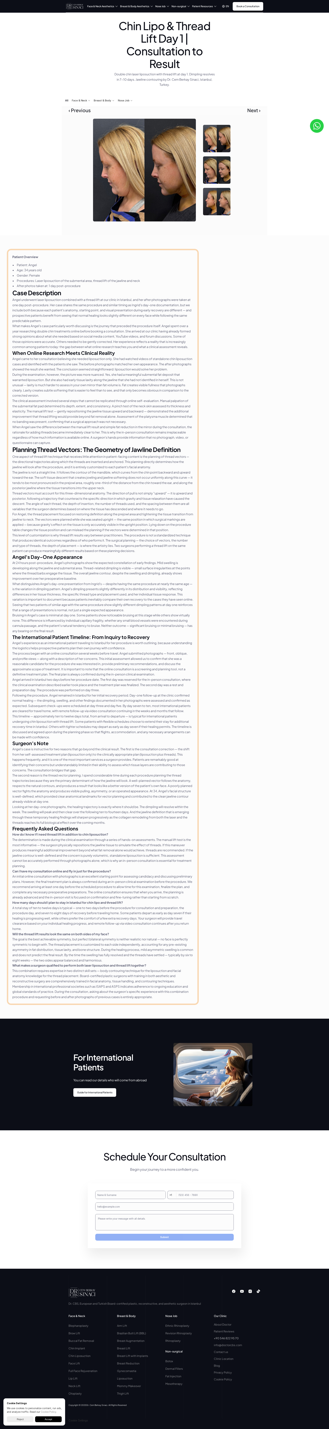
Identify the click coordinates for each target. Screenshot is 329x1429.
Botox (169, 1361)
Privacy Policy (223, 1372)
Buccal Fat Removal (82, 1341)
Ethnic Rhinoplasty (177, 1325)
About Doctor (222, 1324)
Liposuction (124, 1378)
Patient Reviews (224, 1331)
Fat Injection (173, 1376)
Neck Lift (74, 1386)
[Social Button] (234, 1291)
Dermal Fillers (174, 1368)
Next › (253, 110)
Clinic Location (223, 1358)
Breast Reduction (128, 1363)
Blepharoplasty (79, 1325)
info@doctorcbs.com (228, 1345)
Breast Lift (123, 1348)
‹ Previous (80, 110)
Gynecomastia (126, 1371)
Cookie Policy (223, 1379)
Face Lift (74, 1363)
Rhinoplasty (173, 1341)
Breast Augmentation (130, 1341)
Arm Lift (122, 1325)
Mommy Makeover (129, 1386)
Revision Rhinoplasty (178, 1333)
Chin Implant (77, 1348)
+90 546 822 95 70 (226, 1338)
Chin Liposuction (79, 1356)
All (66, 100)
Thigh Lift (123, 1393)
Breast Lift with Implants (132, 1356)
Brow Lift (74, 1333)
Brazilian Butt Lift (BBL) (131, 1333)
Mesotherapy (173, 1383)
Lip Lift (73, 1378)
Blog (217, 1365)
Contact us (221, 1352)
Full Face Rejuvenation (83, 1371)
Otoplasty (75, 1393)
